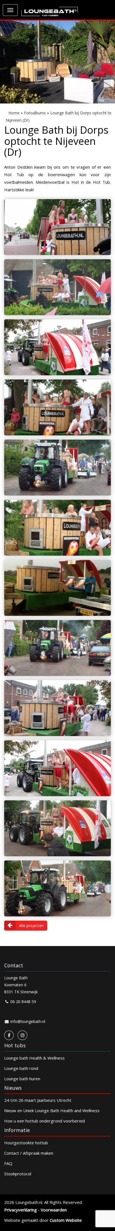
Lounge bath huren (22, 1078)
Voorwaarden (54, 1210)
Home (14, 112)
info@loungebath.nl (27, 1021)
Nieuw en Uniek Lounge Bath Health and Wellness (52, 1110)
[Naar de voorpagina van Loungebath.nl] (49, 8)
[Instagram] (22, 1035)
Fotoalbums (35, 112)
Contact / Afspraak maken (28, 1153)
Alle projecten (31, 925)
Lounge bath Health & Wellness (34, 1058)
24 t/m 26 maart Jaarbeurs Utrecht (37, 1100)
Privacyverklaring (20, 1210)
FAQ (8, 1163)
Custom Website (66, 1220)
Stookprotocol (17, 1173)
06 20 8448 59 (22, 1001)
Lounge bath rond (21, 1068)
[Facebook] (9, 1035)
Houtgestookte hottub (26, 1142)
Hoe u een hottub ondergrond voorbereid (44, 1121)
